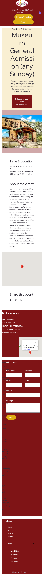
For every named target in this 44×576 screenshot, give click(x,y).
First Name (10, 371)
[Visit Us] (33, 533)
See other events (22, 104)
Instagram (14, 561)
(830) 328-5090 (8, 320)
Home (10, 527)
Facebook (14, 555)
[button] (40, 12)
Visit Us (10, 533)
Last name (29, 371)
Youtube (14, 558)
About (10, 540)
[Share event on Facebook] (11, 300)
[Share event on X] (16, 300)
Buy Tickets (12, 530)
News (10, 543)
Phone (27, 381)
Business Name (10, 313)
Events (10, 537)
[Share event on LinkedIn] (21, 300)
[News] (33, 543)
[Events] (33, 536)
